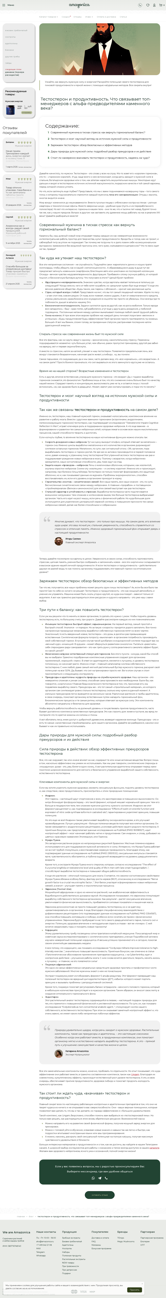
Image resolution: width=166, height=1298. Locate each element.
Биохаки (9, 50)
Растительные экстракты (73, 1259)
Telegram (40, 1252)
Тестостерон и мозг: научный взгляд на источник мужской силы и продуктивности (101, 138)
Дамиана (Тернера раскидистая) (14, 72)
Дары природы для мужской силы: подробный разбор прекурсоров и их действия (101, 151)
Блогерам (145, 1241)
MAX (38, 1248)
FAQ (94, 1241)
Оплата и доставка (106, 17)
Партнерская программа (151, 1238)
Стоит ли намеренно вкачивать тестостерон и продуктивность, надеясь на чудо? (100, 157)
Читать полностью (25, 167)
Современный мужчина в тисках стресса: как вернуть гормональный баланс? (98, 132)
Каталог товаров (48, 17)
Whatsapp (41, 1255)
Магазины (96, 1245)
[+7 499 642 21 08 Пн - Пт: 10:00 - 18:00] (140, 5)
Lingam (135, 1074)
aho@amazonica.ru (45, 1241)
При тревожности (70, 1266)
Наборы (66, 1252)
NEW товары (68, 1263)
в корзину (26, 112)
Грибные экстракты (71, 1238)
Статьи (123, 17)
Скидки (66, 17)
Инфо (88, 17)
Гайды (8, 63)
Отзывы (77, 17)
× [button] (142, 1283)
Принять (134, 1290)
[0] (160, 5)
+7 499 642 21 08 (44, 1245)
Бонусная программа (101, 1248)
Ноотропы (10, 37)
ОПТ (142, 1245)
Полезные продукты (71, 1255)
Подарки (66, 1273)
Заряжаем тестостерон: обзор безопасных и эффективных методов (91, 145)
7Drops (120, 1238)
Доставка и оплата (100, 1238)
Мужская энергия (23, 146)
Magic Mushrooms (125, 1241)
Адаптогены (11, 43)
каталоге (154, 1148)
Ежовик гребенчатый (16, 30)
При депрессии (69, 1270)
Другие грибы (12, 56)
